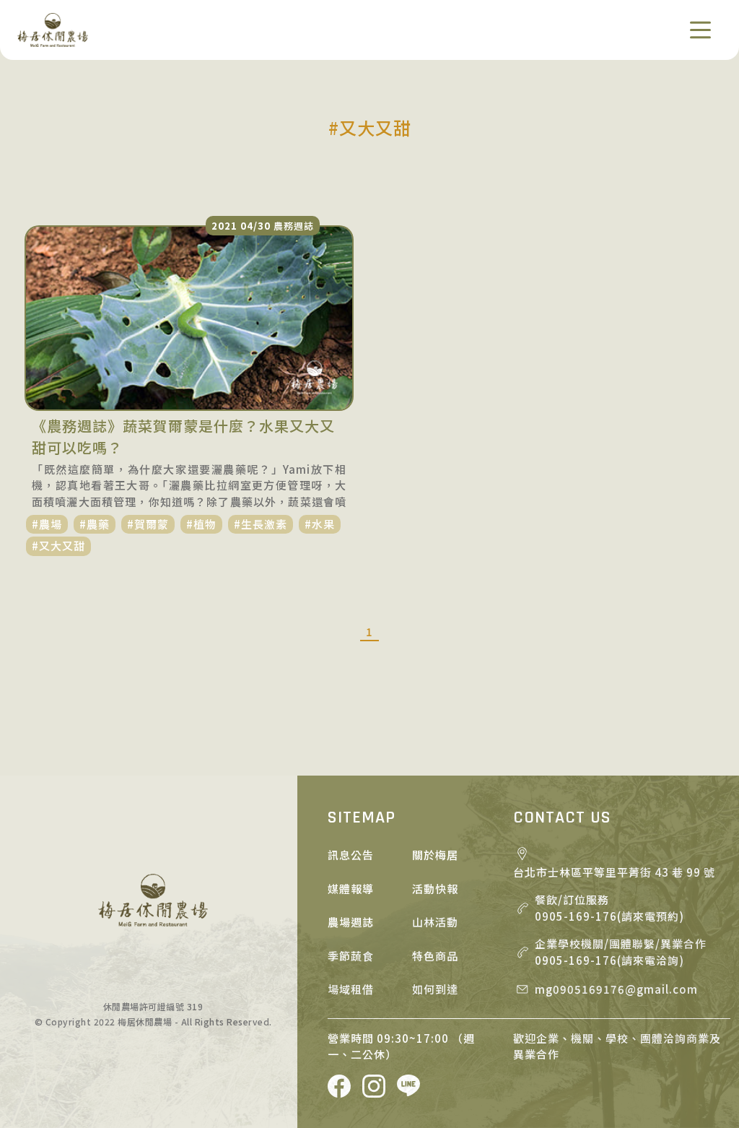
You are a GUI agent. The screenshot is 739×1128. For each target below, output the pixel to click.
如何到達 (435, 989)
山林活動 (435, 921)
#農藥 (94, 524)
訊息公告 (351, 854)
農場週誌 (351, 921)
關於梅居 (435, 854)
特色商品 (435, 955)
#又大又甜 (58, 545)
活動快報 (435, 888)
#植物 (201, 524)
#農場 (47, 524)
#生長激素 (260, 524)
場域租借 (351, 989)
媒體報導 (351, 888)
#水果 (320, 524)
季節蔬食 (351, 955)
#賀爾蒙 (148, 524)
